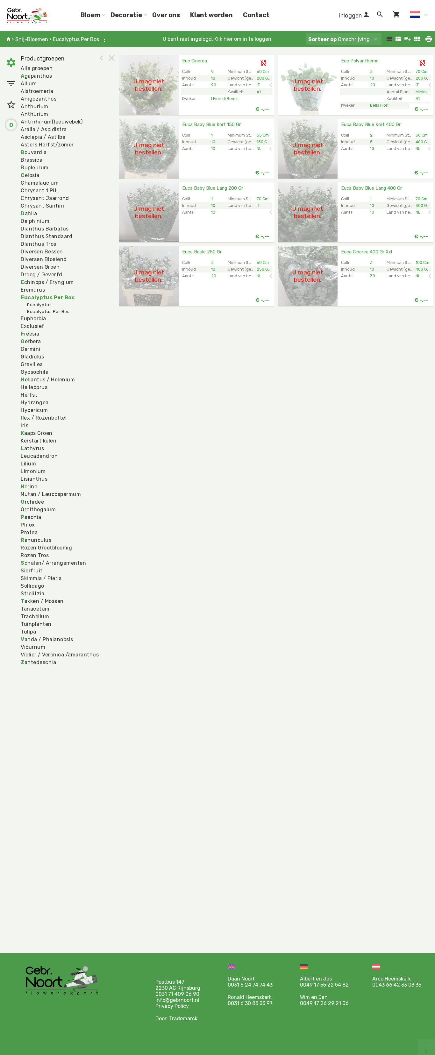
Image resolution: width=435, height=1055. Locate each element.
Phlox (28, 525)
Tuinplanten (36, 624)
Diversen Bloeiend (44, 259)
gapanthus (36, 76)
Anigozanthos (38, 99)
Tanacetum (35, 609)
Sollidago (32, 586)
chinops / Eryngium (47, 282)
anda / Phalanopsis (47, 639)
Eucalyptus (39, 304)
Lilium (28, 464)
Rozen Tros (35, 555)
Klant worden (211, 15)
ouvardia (34, 152)
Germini (30, 349)
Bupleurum (35, 168)
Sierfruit (32, 571)
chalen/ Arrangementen (53, 563)
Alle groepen (37, 68)
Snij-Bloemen (31, 39)
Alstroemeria (37, 91)
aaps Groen (37, 433)
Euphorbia (33, 318)
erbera (31, 341)
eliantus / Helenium (48, 380)
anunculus (36, 540)
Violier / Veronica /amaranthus (60, 655)
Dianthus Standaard (46, 236)
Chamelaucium (40, 183)
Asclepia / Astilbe (43, 137)
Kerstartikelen (38, 441)
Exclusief (33, 326)
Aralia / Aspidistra (44, 129)
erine (29, 487)
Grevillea (32, 364)
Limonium (33, 471)
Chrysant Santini (42, 206)
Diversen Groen (40, 267)
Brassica (31, 160)
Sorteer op (322, 39)
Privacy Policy (172, 1006)
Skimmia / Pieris (41, 578)
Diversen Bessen (42, 252)
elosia (30, 175)
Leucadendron (39, 456)
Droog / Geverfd (41, 275)
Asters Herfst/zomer (47, 145)
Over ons (166, 15)
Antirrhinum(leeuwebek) (51, 122)
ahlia (29, 213)
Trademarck (183, 1019)
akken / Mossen (42, 601)
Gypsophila (34, 372)
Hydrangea (35, 403)
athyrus (32, 448)
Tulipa (28, 632)
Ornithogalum (38, 509)
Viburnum (33, 647)
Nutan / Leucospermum (51, 494)
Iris (24, 425)
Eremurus (33, 290)
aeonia (31, 517)
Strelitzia (32, 594)
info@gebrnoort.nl (177, 1000)
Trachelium (35, 616)
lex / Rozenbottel (44, 418)
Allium (29, 84)
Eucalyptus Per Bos (76, 39)
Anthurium (34, 106)
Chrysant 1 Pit (39, 191)
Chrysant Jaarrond (45, 198)
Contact (256, 15)
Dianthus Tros (38, 244)
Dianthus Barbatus (45, 229)
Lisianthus (34, 479)
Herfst (29, 395)
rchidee (32, 502)
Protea (29, 532)
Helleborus (34, 387)
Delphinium (35, 221)
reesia (30, 334)
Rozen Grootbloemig (46, 548)
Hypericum (34, 410)
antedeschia (38, 662)
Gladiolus (32, 357)
